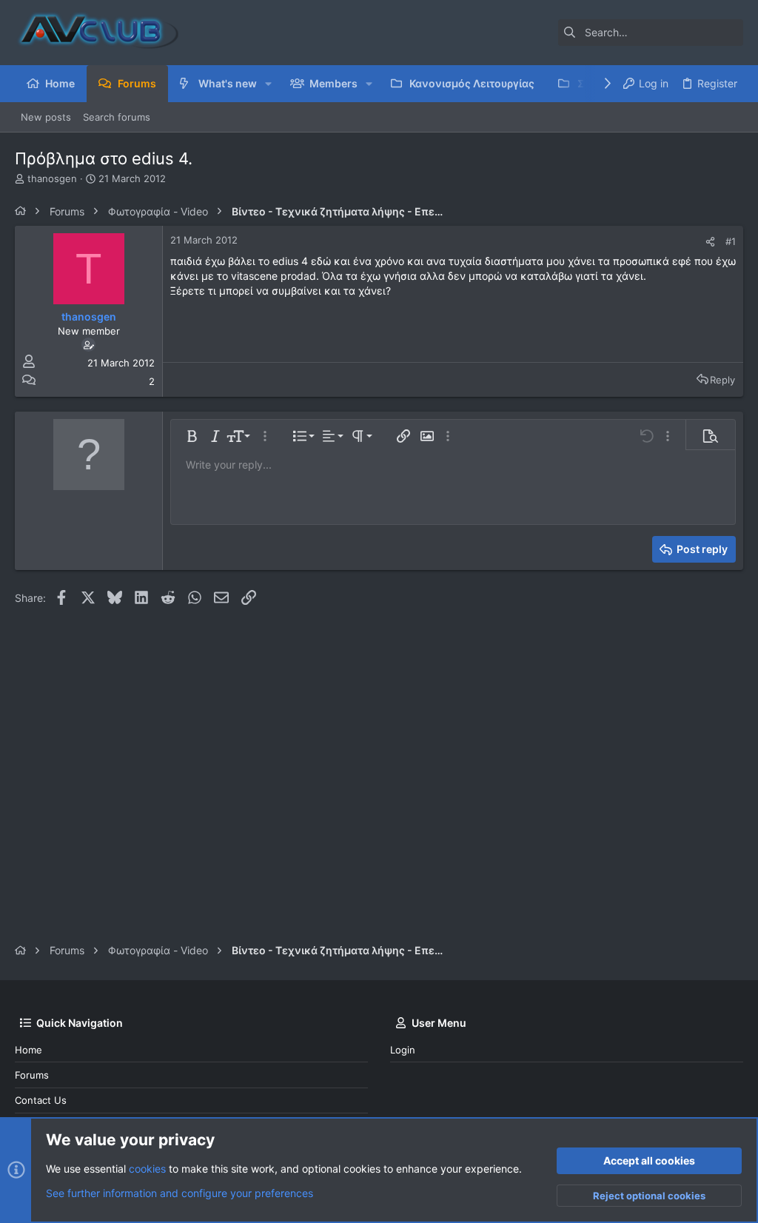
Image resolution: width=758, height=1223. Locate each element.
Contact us (41, 1100)
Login (402, 1050)
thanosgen (52, 178)
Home (28, 1050)
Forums (32, 1075)
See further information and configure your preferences (179, 1193)
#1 (730, 241)
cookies (147, 1168)
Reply (722, 380)
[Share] (710, 242)
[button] (268, 84)
